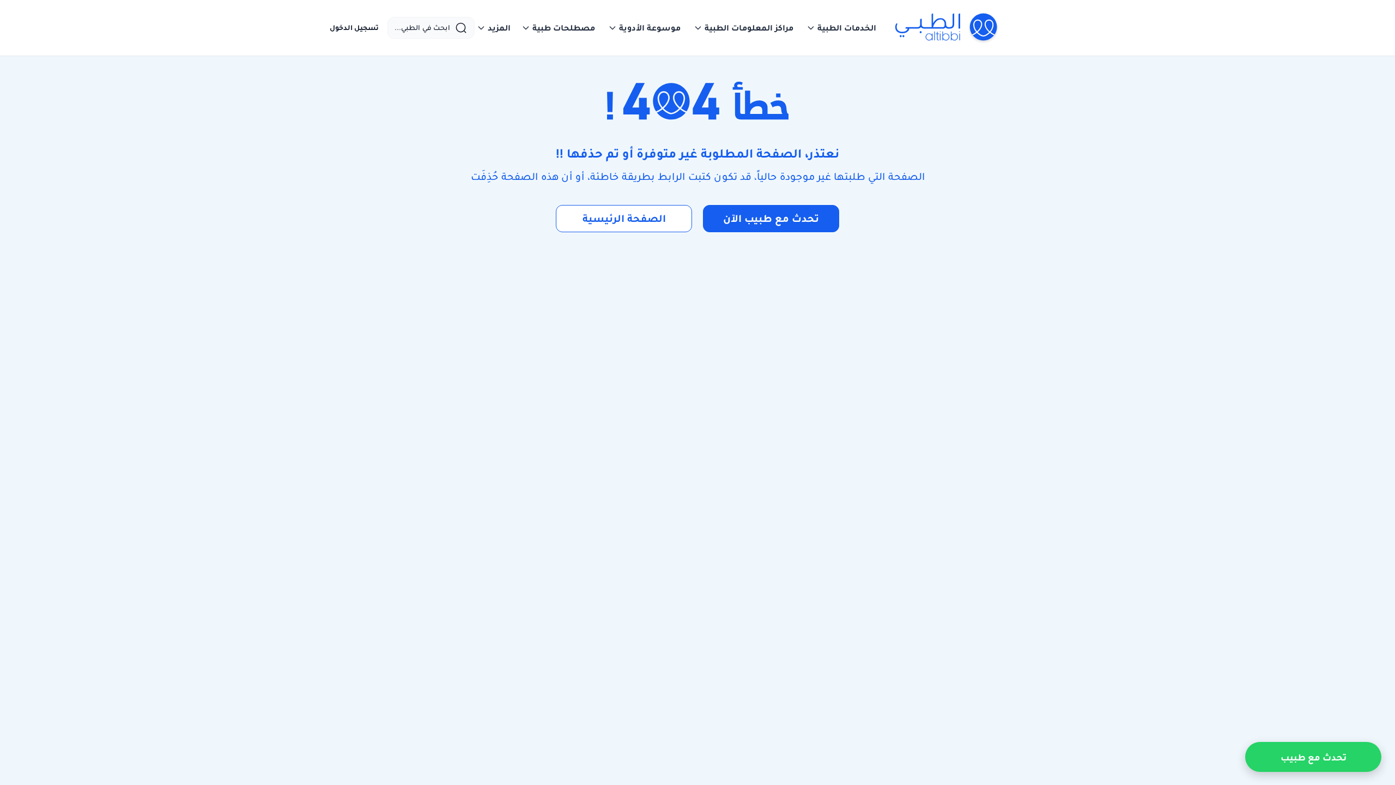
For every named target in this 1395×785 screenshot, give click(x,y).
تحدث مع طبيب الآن (771, 218)
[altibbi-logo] (947, 28)
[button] (841, 28)
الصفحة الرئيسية (624, 218)
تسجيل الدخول (354, 27)
